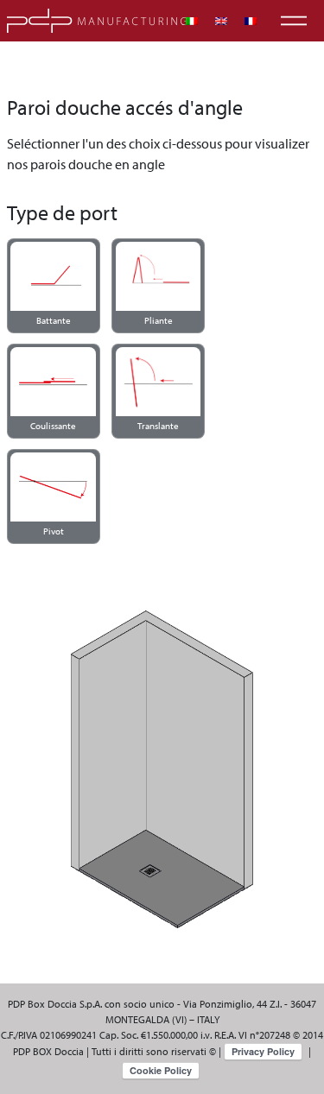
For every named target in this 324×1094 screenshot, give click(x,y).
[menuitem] (191, 21)
